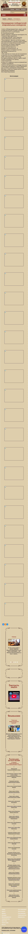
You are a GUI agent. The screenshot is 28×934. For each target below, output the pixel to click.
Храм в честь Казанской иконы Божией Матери (14, 838)
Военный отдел (21, 917)
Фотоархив (4, 915)
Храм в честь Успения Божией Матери (14, 787)
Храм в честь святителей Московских (14, 802)
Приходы (4, 913)
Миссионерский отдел (6, 917)
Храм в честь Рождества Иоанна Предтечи (14, 812)
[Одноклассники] (5, 624)
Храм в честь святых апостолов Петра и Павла (14, 797)
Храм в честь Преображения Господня (14, 823)
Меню (4, 15)
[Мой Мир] (7, 624)
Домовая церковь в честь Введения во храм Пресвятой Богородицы (14, 854)
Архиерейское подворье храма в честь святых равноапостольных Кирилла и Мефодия (14, 775)
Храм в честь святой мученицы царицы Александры (14, 890)
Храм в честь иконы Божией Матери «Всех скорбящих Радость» (14, 860)
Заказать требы (5, 922)
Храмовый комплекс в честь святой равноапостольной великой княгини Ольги (14, 878)
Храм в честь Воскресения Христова (14, 843)
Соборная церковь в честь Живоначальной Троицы (14, 833)
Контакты (23, 9)
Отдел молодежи (21, 913)
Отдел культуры (21, 911)
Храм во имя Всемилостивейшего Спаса (14, 769)
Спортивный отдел (6, 918)
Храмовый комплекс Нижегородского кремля (14, 781)
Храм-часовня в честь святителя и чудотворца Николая (14, 896)
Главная (12, 9)
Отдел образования (22, 909)
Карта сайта (4, 920)
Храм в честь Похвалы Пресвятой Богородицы (14, 873)
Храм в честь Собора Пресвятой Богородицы (14, 792)
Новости (18, 9)
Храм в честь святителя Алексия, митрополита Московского (14, 885)
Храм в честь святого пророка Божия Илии (14, 807)
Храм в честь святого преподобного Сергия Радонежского (14, 817)
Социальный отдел (22, 915)
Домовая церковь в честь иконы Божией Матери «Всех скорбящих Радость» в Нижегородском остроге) (14, 866)
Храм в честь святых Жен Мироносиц (14, 828)
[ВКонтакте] (3, 624)
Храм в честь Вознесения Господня (14, 848)
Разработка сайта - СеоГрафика (8, 930)
